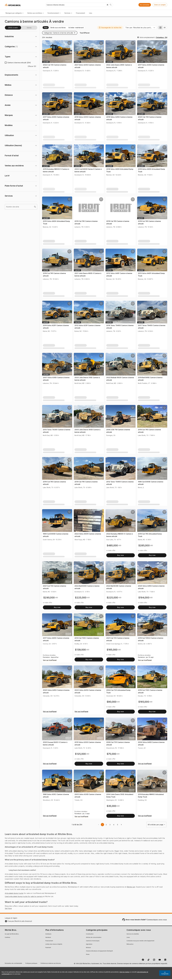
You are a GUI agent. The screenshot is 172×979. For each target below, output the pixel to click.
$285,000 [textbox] (144, 545)
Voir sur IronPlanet (50, 660)
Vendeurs (48, 937)
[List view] (164, 27)
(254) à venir (13, 28)
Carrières (7, 937)
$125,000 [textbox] (80, 753)
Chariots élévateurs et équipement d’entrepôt (99, 951)
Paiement (48, 948)
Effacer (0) (32, 66)
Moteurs (88, 948)
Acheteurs (48, 934)
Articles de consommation (93, 937)
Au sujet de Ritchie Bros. (12, 934)
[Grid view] (160, 27)
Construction (89, 934)
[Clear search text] (107, 5)
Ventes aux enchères (34, 13)
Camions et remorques (92, 941)
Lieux (128, 937)
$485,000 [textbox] (112, 545)
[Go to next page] (121, 824)
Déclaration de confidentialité (13, 964)
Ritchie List (131, 887)
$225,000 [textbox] (80, 597)
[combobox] (140, 27)
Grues (87, 954)
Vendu (29, 28)
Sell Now (8, 908)
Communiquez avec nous (157, 920)
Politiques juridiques (31, 964)
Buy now (120, 555)
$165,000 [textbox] (112, 649)
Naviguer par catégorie (14, 13)
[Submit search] (110, 5)
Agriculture (89, 944)
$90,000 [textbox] (111, 701)
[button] (110, 27)
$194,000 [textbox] (143, 597)
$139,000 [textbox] (80, 649)
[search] (35, 207)
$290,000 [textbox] (49, 597)
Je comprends (164, 973)
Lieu (90, 13)
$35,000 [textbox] (111, 806)
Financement (80, 13)
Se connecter (144, 5)
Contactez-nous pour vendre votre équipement (140, 941)
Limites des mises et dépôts (53, 944)
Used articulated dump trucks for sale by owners (24, 896)
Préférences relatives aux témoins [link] (51, 963)
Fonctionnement (53, 13)
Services (67, 13)
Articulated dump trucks (14, 893)
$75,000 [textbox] (111, 753)
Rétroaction (130, 944)
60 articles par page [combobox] (155, 825)
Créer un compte (160, 5)
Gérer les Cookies (124, 972)
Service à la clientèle (133, 934)
